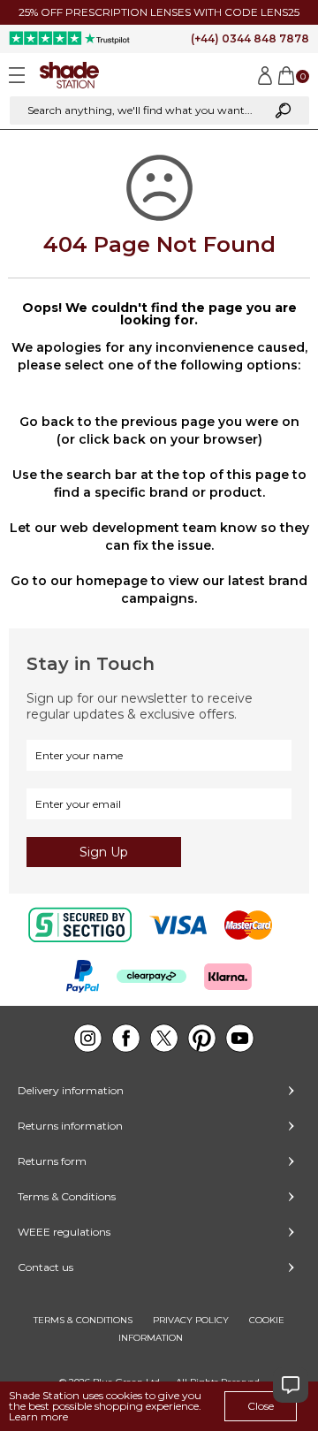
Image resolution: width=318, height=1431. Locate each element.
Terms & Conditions (67, 1196)
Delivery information (71, 1090)
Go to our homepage (79, 581)
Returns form (52, 1161)
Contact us (45, 1267)
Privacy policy (191, 1320)
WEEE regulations (64, 1231)
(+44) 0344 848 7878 (250, 38)
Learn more (38, 1416)
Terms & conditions (83, 1320)
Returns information (70, 1125)
